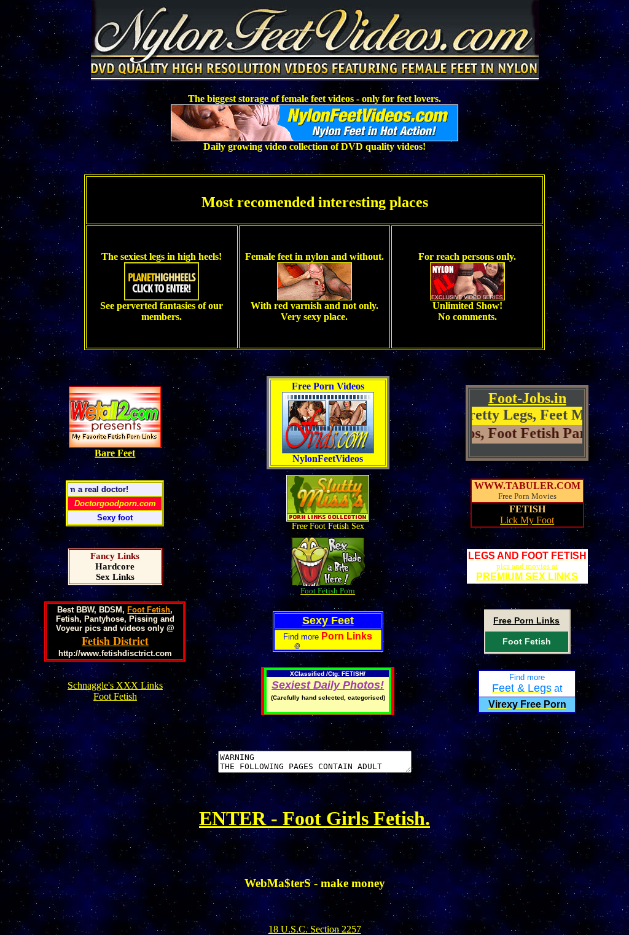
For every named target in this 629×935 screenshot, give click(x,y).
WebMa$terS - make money (314, 883)
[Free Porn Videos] (328, 450)
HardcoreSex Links (115, 571)
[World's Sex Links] (115, 444)
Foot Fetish (526, 641)
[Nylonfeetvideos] (315, 74)
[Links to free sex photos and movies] (327, 518)
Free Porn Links (526, 620)
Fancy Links (114, 556)
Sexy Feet (328, 620)
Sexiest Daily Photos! (328, 685)
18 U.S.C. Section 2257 (314, 929)
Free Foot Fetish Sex (328, 526)
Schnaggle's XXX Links (115, 685)
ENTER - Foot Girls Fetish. (314, 818)
